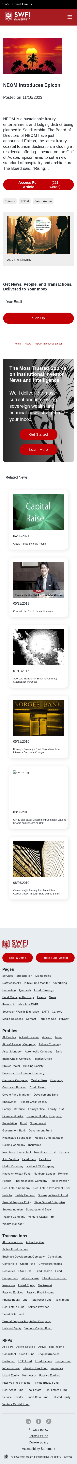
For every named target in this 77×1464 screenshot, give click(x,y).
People (6, 1180)
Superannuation (12, 1209)
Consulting (9, 990)
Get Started (43, 435)
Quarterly (25, 990)
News (52, 997)
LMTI (45, 1011)
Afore (58, 1037)
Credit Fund (27, 1263)
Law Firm (45, 1159)
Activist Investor (29, 1037)
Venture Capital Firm (41, 1216)
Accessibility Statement (38, 1448)
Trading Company (13, 1216)
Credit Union (38, 1087)
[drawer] (70, 17)
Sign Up (38, 318)
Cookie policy (38, 1442)
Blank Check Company (16, 1058)
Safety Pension (25, 1195)
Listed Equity (26, 1285)
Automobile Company (38, 1051)
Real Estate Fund (13, 1306)
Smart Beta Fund (13, 1314)
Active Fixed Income (15, 1249)
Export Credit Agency (34, 1101)
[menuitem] (9, 977)
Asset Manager (12, 1051)
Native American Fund (16, 1173)
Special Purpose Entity (16, 1202)
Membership (43, 975)
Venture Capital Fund (38, 1328)
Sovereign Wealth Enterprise (20, 1011)
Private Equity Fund (14, 1299)
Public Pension (60, 1180)
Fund (23, 1123)
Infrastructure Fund (54, 1278)
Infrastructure (30, 1278)
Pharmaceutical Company (30, 1180)
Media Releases (12, 1018)
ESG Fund (25, 1270)
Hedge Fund (10, 1278)
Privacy (64, 1018)
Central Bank (39, 1080)
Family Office (36, 1109)
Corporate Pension (14, 1087)
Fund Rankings (44, 990)
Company (56, 1080)
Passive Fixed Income (40, 1292)
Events (41, 997)
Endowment (9, 1101)
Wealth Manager (12, 1223)
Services (7, 975)
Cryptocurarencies (50, 1263)
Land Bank (29, 1159)
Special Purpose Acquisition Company (26, 1321)
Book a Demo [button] (17, 957)
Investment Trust (45, 1152)
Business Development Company (23, 1073)
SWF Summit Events (17, 4)
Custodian (8, 1361)
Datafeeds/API (11, 982)
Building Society (33, 1065)
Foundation (9, 1123)
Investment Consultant (16, 1152)
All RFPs (7, 1346)
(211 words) (39, 185)
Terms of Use (47, 1018)
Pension (63, 1173)
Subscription (24, 975)
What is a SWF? (28, 1004)
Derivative (8, 1270)
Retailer (7, 1195)
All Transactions (12, 1242)
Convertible (9, 1263)
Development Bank (46, 1094)
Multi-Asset (45, 1285)
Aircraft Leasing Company (19, 1044)
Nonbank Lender (44, 1173)
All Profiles (9, 1037)
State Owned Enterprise (49, 1202)
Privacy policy (38, 1429)
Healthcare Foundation (17, 1137)
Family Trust (56, 1109)
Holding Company (13, 1144)
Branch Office (43, 1058)
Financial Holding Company (44, 1116)
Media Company (12, 1166)
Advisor (47, 1037)
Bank (58, 1051)
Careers (57, 1011)
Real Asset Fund (41, 1299)
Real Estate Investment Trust (51, 1188)
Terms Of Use (38, 1436)
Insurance (34, 1144)
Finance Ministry (12, 1116)
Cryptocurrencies (48, 1353)
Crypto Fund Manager (16, 1094)
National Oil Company (40, 1166)
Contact (31, 1018)
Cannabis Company (15, 1080)
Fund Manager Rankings (18, 997)
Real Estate (62, 1299)
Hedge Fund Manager (49, 1137)
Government (38, 1123)
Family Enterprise (13, 1109)
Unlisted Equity (11, 1328)
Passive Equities (12, 1292)
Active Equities (35, 1242)
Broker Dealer (11, 1065)
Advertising (60, 982)
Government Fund (40, 1130)
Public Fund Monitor (37, 982)
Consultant (55, 1256)
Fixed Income (43, 1270)
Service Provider (38, 1306)
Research (8, 1004)
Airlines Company (50, 1044)
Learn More (43, 451)
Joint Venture (10, 1159)
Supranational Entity (39, 1209)
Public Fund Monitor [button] (55, 957)
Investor (64, 1152)
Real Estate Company (16, 1188)
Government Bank (13, 1130)
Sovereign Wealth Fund (53, 1195)
